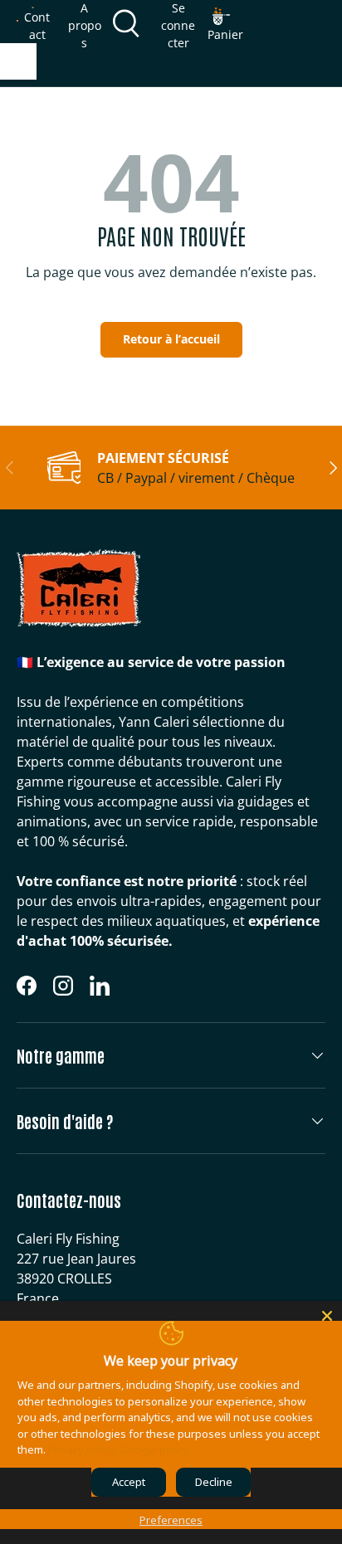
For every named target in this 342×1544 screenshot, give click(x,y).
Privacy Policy (81, 1449)
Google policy (154, 1449)
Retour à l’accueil (171, 339)
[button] (225, 25)
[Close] (327, 1316)
